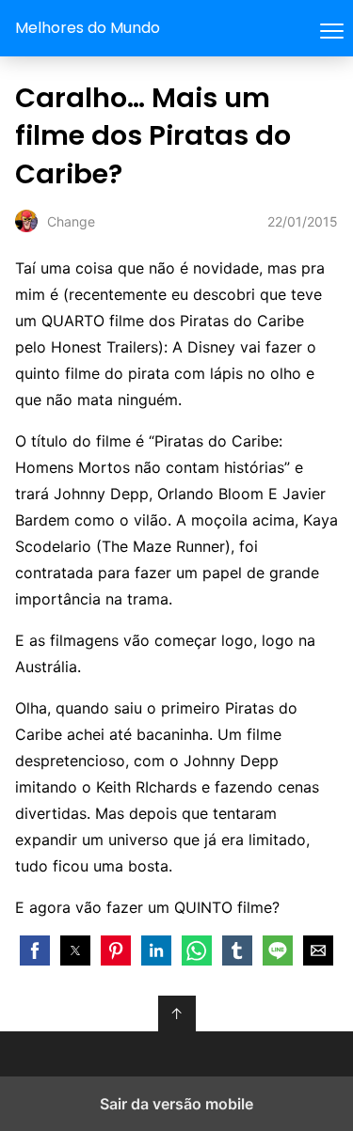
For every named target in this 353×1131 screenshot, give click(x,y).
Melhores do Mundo (87, 28)
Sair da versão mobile (176, 1103)
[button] (35, 950)
